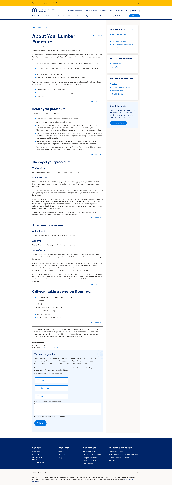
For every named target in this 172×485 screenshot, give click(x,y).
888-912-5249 (53, 3)
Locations (35, 454)
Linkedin (43, 462)
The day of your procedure (121, 38)
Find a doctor (88, 464)
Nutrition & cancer (89, 460)
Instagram (33, 462)
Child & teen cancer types (92, 454)
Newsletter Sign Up (118, 123)
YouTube (40, 462)
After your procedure (119, 41)
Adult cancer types (89, 451)
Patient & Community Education (44, 28)
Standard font (116, 64)
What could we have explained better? (47, 402)
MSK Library (113, 460)
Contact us (36, 451)
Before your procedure (120, 34)
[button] (88, 10)
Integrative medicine (90, 458)
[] (122, 87)
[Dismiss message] (139, 3)
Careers (61, 454)
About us (61, 451)
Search (134, 10)
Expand (132, 29)
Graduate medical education (119, 458)
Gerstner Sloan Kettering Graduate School (123, 454)
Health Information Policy (52, 347)
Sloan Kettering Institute (117, 451)
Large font (115, 67)
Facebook (35, 462)
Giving (60, 458)
